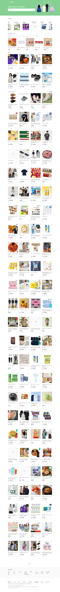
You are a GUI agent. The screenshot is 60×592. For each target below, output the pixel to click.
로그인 (45, 1)
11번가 (16, 36)
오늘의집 (36, 36)
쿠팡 (33, 36)
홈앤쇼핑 (25, 573)
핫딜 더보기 (29, 563)
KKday (47, 573)
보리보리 (42, 573)
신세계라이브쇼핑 (26, 574)
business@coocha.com (35, 586)
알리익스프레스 (37, 573)
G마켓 (24, 36)
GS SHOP (20, 36)
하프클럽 (27, 36)
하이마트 (31, 571)
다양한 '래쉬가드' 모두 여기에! (16, 7)
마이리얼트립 (48, 571)
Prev (8, 25)
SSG (30, 36)
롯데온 (13, 36)
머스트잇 (20, 571)
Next (52, 25)
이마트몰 (10, 36)
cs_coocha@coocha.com (25, 586)
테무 (36, 571)
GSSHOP (25, 571)
